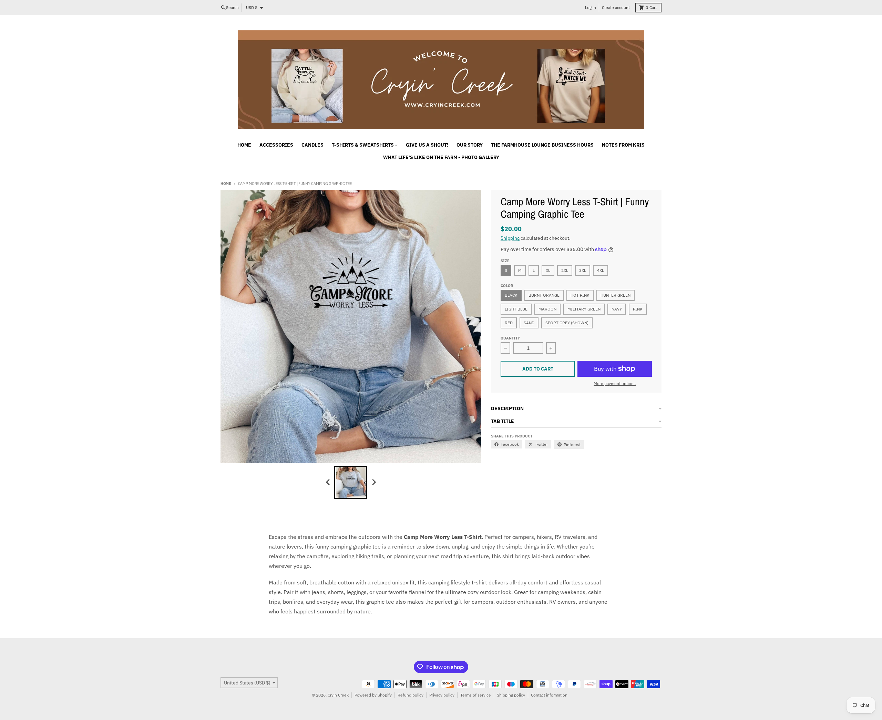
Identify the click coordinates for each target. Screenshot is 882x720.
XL (548, 270)
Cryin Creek (338, 695)
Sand (529, 322)
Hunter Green (615, 295)
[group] (350, 482)
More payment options (615, 383)
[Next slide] (373, 482)
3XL (582, 270)
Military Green (584, 309)
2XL (564, 270)
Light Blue (516, 309)
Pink (638, 309)
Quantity (510, 338)
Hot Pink (580, 295)
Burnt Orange (544, 295)
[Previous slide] (328, 482)
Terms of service (475, 695)
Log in (590, 7)
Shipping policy (511, 695)
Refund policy (410, 695)
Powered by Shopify (373, 695)
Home (225, 183)
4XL (600, 270)
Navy (617, 309)
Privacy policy (441, 695)
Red (509, 322)
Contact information (549, 695)
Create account (616, 7)
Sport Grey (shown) (566, 322)
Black (511, 295)
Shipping (510, 238)
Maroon (547, 309)
